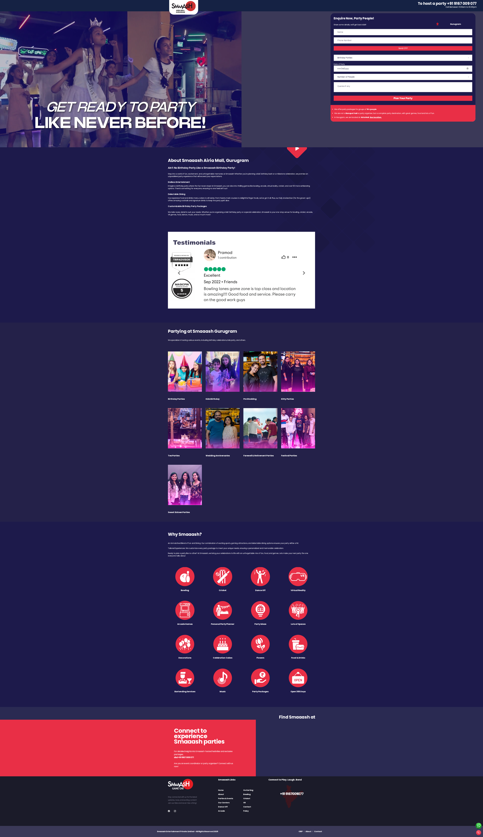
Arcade (221, 811)
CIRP (301, 831)
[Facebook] (169, 811)
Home (221, 790)
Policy (246, 811)
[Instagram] (175, 811)
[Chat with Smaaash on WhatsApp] (479, 826)
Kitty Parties (287, 399)
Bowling (246, 794)
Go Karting (248, 790)
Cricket (246, 798)
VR (244, 802)
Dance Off (223, 807)
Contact (247, 807)
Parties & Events (225, 798)
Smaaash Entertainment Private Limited (175, 831)
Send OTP (403, 48)
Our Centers (224, 802)
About (221, 794)
